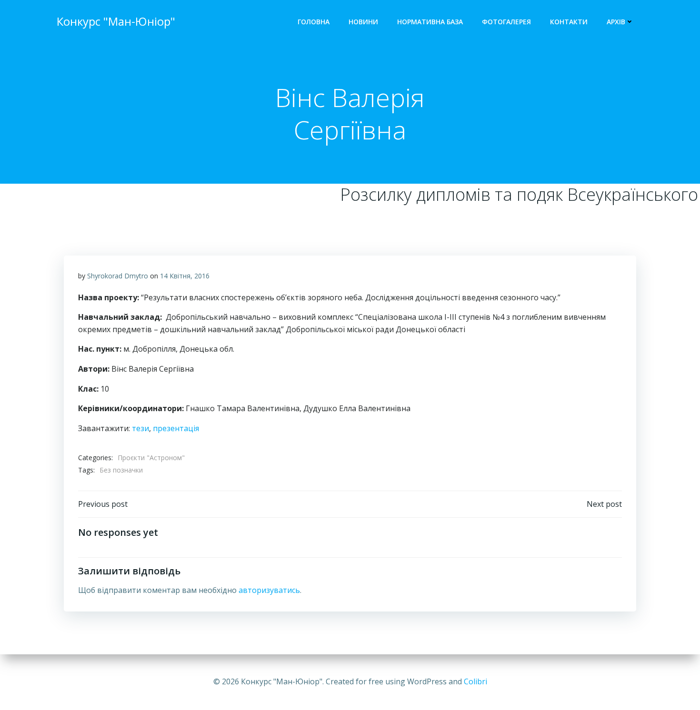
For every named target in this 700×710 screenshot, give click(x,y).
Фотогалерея (506, 21)
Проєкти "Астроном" (151, 457)
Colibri (475, 681)
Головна (314, 21)
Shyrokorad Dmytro (117, 275)
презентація (176, 428)
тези (140, 428)
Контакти (569, 21)
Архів (616, 21)
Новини (363, 21)
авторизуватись (269, 590)
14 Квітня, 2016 (185, 275)
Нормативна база (430, 21)
